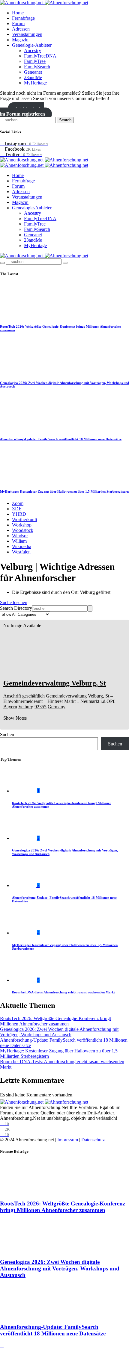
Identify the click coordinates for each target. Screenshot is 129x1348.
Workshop (22, 524)
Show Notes (15, 718)
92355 (40, 706)
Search (65, 120)
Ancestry (32, 50)
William (19, 541)
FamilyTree (35, 61)
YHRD (19, 514)
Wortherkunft (24, 519)
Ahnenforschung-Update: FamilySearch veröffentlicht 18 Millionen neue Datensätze (61, 439)
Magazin (20, 39)
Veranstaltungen (27, 34)
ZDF (16, 508)
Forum (18, 23)
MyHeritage (35, 82)
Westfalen (21, 551)
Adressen (21, 28)
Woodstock (22, 530)
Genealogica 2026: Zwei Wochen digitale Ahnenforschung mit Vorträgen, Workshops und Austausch (59, 1032)
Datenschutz (93, 1139)
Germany (56, 706)
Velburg (25, 706)
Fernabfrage (23, 18)
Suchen (7, 734)
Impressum (67, 1139)
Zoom (17, 503)
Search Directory (16, 608)
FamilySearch (37, 66)
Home (18, 12)
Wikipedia (21, 546)
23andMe (33, 77)
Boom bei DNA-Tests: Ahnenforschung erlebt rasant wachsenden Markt (63, 992)
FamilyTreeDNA (40, 55)
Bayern (10, 706)
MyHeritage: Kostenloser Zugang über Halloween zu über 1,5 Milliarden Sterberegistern (64, 491)
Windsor (20, 535)
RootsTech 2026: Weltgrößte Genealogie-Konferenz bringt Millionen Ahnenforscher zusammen (55, 1021)
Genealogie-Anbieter (32, 45)
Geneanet (33, 72)
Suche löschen (13, 602)
